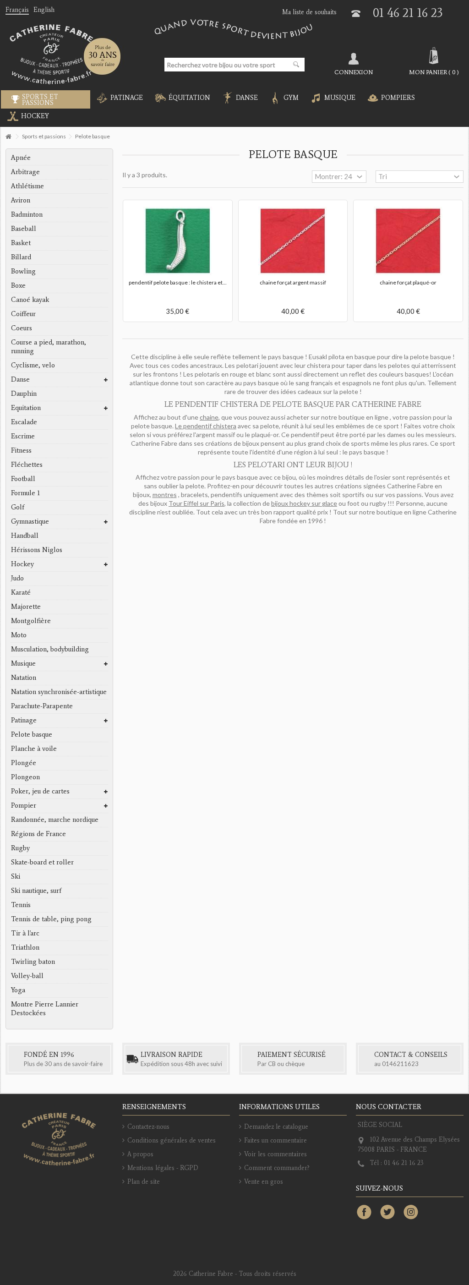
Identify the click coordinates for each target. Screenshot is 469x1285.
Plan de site (143, 1182)
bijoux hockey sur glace (304, 503)
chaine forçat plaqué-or (408, 282)
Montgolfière (31, 621)
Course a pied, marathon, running (48, 346)
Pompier (23, 805)
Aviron (20, 200)
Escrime (23, 436)
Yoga (18, 990)
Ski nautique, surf (36, 890)
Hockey (22, 564)
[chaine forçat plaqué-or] (408, 241)
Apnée (21, 157)
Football (23, 479)
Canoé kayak (30, 299)
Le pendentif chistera (205, 426)
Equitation (26, 408)
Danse (20, 379)
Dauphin (24, 393)
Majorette (26, 606)
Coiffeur (23, 314)
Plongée (23, 763)
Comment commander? (277, 1168)
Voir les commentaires (275, 1154)
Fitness (21, 450)
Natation (23, 677)
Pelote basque (31, 734)
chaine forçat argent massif (293, 282)
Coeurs (21, 328)
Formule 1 (25, 493)
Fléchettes (27, 464)
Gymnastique (30, 521)
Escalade (24, 422)
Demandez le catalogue (276, 1127)
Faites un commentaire (275, 1140)
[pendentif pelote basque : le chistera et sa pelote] (178, 241)
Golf (17, 507)
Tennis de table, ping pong (51, 919)
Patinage (24, 720)
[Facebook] (364, 1212)
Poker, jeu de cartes (40, 791)
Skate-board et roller (42, 862)
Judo (17, 578)
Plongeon (25, 777)
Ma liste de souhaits (309, 12)
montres (165, 494)
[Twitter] (387, 1212)
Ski (15, 876)
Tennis (21, 905)
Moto (19, 635)
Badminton (27, 214)
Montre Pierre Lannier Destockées (44, 1008)
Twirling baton (33, 961)
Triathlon (25, 947)
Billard (21, 257)
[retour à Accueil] (8, 136)
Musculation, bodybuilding (50, 649)
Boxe (18, 285)
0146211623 (400, 1063)
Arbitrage (25, 172)
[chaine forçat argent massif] (293, 241)
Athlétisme (27, 186)
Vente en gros (263, 1182)
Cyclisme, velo (33, 365)
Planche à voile (34, 748)
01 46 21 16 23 (408, 12)
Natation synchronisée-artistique (59, 692)
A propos (140, 1154)
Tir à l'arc (25, 933)
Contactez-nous (148, 1127)
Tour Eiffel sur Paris (196, 503)
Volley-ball (27, 976)
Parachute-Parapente (42, 706)
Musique (23, 663)
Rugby (20, 848)
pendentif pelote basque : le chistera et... (178, 282)
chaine (209, 417)
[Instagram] (411, 1212)
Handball (24, 535)
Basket (21, 243)
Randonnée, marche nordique (54, 819)
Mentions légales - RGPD (162, 1168)
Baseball (23, 228)
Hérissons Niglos (36, 550)
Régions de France (38, 834)
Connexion (353, 72)
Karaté (21, 592)
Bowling (23, 271)
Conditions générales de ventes (171, 1140)
